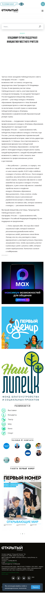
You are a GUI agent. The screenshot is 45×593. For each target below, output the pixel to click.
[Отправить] (40, 26)
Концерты (12, 415)
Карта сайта (5, 574)
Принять (36, 587)
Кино (10, 428)
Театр (10, 419)
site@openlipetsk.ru (11, 562)
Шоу (10, 424)
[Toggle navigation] (42, 11)
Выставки (12, 410)
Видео (22, 33)
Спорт (10, 433)
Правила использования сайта (10, 572)
